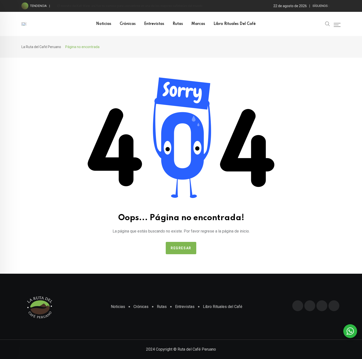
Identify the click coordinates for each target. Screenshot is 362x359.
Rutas (178, 24)
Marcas (198, 24)
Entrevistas (154, 24)
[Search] (327, 23)
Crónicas (128, 24)
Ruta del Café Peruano (197, 349)
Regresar (181, 248)
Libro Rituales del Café (235, 24)
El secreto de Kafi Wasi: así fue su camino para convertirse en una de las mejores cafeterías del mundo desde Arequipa (142, 6)
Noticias (103, 24)
